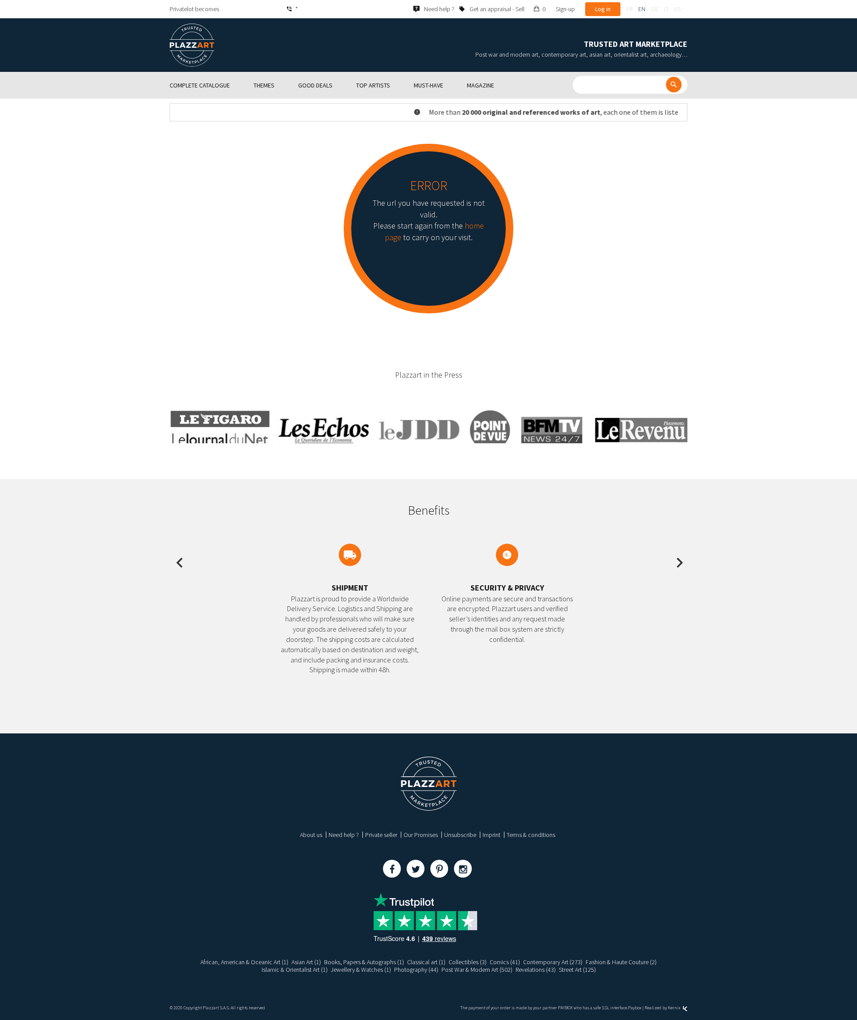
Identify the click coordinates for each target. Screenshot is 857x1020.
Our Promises (421, 835)
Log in (603, 9)
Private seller (381, 835)
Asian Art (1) (306, 962)
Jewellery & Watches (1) (361, 970)
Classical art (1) (426, 962)
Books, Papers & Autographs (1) (364, 962)
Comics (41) (505, 962)
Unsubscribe (460, 835)
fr (629, 9)
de (654, 9)
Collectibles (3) (468, 962)
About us (311, 835)
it (666, 9)
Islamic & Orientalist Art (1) (295, 970)
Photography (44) (416, 970)
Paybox (634, 1008)
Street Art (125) (577, 970)
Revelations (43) (536, 970)
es (677, 9)
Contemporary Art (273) (552, 962)
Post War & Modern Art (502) (476, 970)
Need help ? (344, 835)
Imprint (491, 835)
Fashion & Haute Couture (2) (621, 962)
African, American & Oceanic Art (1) (244, 962)
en (641, 9)
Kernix (674, 1008)
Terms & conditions (531, 835)
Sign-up (565, 9)
